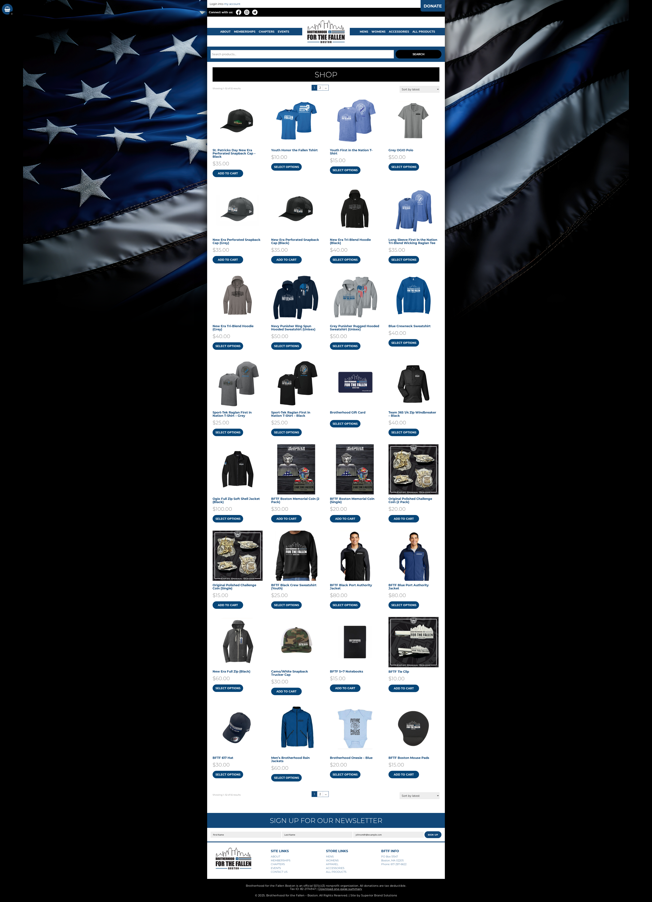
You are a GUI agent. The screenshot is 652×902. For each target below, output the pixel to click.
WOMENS (378, 31)
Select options (286, 167)
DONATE (433, 5)
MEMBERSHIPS (244, 31)
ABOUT (225, 31)
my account (232, 4)
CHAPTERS (266, 31)
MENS (364, 31)
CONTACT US (279, 871)
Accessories (399, 31)
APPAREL (332, 864)
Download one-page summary (340, 889)
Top (644, 894)
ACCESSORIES (335, 868)
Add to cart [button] (228, 173)
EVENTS (283, 31)
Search (418, 54)
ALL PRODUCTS (423, 31)
